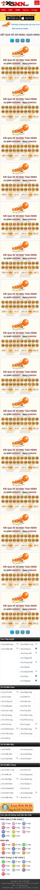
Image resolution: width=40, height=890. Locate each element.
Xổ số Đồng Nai (7, 706)
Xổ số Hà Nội (6, 749)
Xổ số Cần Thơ (26, 706)
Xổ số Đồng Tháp (26, 692)
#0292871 (16, 609)
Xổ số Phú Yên (26, 770)
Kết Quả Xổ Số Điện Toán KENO (20, 60)
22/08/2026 (31, 64)
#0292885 (16, 64)
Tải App (34, 10)
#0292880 (16, 258)
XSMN (3, 10)
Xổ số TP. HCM (7, 692)
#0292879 (16, 297)
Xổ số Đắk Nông (7, 797)
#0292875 (16, 453)
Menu (37, 2)
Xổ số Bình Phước (8, 729)
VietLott (26, 10)
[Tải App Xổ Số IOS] (27, 18)
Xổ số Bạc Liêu (26, 701)
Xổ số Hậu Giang (26, 729)
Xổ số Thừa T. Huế (8, 770)
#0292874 (16, 492)
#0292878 (16, 336)
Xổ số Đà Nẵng (7, 779)
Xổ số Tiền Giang (7, 733)
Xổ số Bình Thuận (26, 715)
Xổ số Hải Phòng (26, 754)
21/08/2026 (31, 258)
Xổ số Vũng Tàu (7, 701)
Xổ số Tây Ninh (26, 710)
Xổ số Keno (24, 676)
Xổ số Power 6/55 (26, 662)
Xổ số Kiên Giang (26, 733)
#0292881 (16, 219)
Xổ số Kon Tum (26, 797)
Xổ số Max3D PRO (27, 672)
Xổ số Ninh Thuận (7, 793)
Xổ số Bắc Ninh (7, 754)
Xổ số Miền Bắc (7, 649)
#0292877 (16, 375)
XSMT (10, 10)
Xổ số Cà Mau (6, 697)
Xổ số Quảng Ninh (27, 749)
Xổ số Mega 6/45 (26, 658)
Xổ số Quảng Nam (27, 774)
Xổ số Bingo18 (25, 681)
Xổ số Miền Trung (27, 644)
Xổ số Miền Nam (7, 644)
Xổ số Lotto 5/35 (26, 653)
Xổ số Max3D (25, 667)
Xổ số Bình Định (7, 784)
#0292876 (16, 414)
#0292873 (16, 531)
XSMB (17, 10)
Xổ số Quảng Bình (8, 788)
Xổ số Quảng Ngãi (27, 793)
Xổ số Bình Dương (27, 720)
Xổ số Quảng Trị (26, 784)
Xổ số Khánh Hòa (26, 779)
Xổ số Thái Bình (26, 759)
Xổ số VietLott (26, 649)
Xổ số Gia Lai (25, 788)
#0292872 (16, 570)
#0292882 (16, 180)
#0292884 (16, 102)
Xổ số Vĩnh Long (7, 720)
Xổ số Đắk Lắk (6, 774)
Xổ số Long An (25, 724)
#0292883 (16, 141)
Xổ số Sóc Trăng (7, 710)
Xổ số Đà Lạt (6, 738)
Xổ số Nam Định (7, 759)
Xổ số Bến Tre (25, 697)
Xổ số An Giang (7, 715)
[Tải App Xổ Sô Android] (13, 18)
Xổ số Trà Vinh (6, 724)
